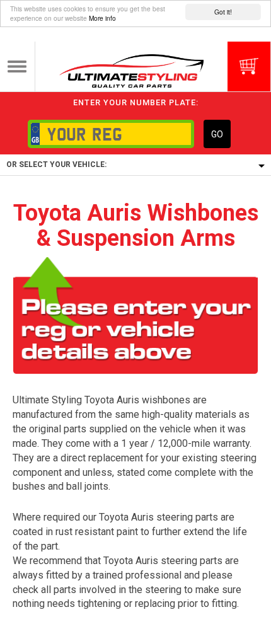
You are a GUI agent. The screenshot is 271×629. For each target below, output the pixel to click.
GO (217, 134)
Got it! (223, 11)
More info (102, 18)
